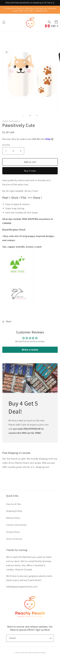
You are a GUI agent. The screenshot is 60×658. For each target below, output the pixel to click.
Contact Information (16, 524)
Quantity (6, 144)
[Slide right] (36, 115)
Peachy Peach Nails (26, 652)
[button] (3, 22)
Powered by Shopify (39, 652)
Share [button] (9, 321)
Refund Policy (13, 518)
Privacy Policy (13, 532)
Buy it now (30, 170)
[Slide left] (23, 115)
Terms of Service (14, 538)
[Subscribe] (50, 638)
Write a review (30, 349)
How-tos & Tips (13, 504)
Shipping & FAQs (14, 511)
